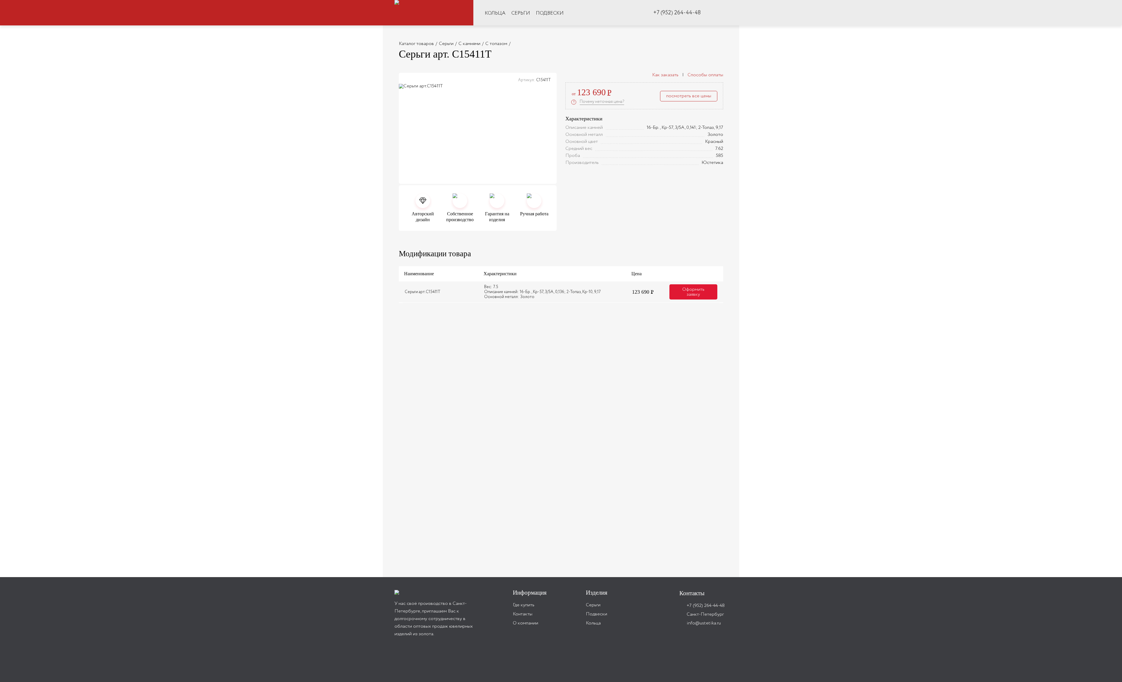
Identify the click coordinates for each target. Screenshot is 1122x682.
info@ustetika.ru (704, 623)
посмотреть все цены (688, 96)
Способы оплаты (704, 75)
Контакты (522, 614)
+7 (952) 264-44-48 (677, 13)
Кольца (495, 13)
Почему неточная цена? (602, 102)
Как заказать (666, 75)
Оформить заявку (693, 292)
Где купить (523, 605)
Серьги (520, 13)
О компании (525, 623)
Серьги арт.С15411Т (422, 292)
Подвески (550, 13)
